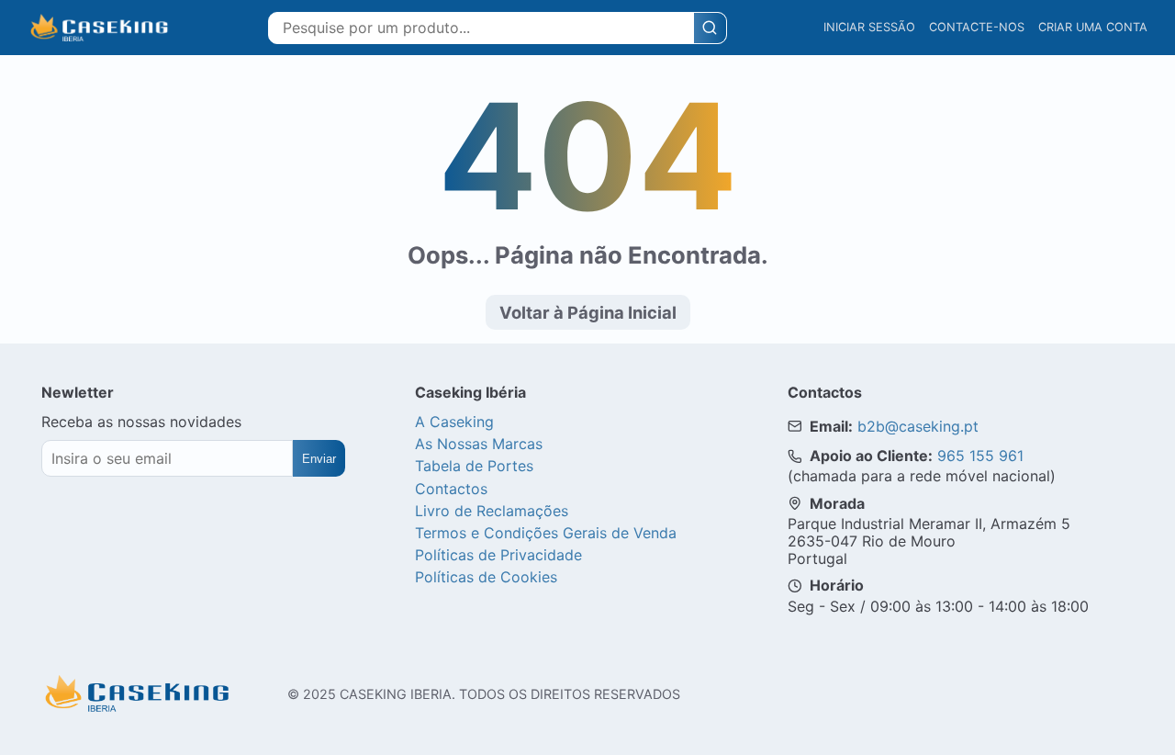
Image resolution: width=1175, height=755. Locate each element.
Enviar (319, 459)
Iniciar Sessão (869, 27)
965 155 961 (980, 455)
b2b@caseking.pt (918, 426)
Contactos (451, 488)
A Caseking (454, 421)
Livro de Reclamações (491, 510)
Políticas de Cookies (486, 577)
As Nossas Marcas (479, 443)
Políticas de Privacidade (498, 555)
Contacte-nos (976, 27)
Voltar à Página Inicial (588, 312)
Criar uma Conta (1092, 27)
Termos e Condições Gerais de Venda (546, 533)
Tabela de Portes (474, 465)
